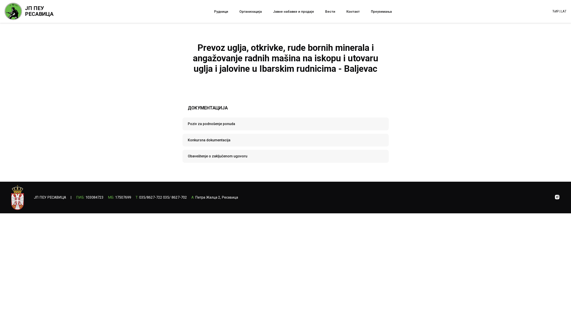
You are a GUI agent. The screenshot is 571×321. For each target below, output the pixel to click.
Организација (250, 12)
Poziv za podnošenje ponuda (211, 124)
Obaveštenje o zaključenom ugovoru (217, 156)
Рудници (221, 12)
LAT (564, 11)
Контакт (353, 12)
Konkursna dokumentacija (209, 140)
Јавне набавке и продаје (293, 12)
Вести (330, 12)
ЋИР (555, 11)
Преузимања (381, 12)
